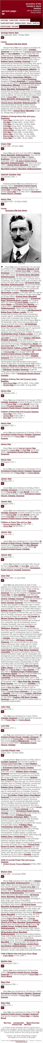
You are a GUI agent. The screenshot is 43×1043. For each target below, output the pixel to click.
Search (29, 23)
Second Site (22, 1040)
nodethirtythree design (21, 1041)
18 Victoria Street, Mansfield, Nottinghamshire (20, 102)
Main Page (4, 20)
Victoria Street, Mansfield (23, 111)
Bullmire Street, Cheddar (11, 610)
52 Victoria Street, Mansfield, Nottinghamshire (18, 905)
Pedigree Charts (20, 23)
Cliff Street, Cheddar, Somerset (16, 370)
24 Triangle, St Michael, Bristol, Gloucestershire (20, 617)
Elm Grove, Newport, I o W (28, 269)
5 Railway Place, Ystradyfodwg (21, 836)
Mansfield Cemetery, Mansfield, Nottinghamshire (21, 169)
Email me (36, 23)
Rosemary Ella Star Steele (16, 44)
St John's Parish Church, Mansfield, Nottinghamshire (19, 162)
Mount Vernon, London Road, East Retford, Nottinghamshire (20, 945)
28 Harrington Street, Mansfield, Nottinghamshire (14, 933)
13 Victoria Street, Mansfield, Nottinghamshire (19, 88)
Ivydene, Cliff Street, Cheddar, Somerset (17, 366)
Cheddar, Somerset (9, 402)
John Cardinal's (14, 1040)
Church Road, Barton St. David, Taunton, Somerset (20, 845)
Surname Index (24, 20)
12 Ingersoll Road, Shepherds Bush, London (20, 299)
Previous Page (5, 26)
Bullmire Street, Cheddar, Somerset (15, 61)
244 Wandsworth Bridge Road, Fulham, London (21, 311)
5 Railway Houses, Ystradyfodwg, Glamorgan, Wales (16, 816)
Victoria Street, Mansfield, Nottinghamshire (20, 98)
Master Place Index (7, 23)
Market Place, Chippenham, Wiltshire (16, 77)
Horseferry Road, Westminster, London (18, 291)
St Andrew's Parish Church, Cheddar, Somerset (20, 56)
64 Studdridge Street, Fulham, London (19, 325)
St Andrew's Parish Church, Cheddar (21, 193)
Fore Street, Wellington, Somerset (18, 627)
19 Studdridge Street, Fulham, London (17, 334)
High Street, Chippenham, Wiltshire (22, 69)
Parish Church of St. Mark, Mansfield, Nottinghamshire (20, 921)
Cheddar (6, 638)
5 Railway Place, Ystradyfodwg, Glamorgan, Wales (17, 826)
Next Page (15, 26)
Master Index (13, 20)
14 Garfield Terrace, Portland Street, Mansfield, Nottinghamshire (20, 926)
